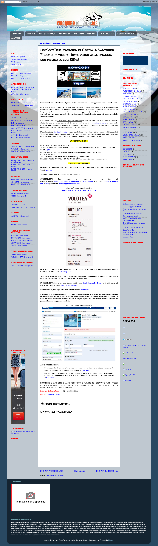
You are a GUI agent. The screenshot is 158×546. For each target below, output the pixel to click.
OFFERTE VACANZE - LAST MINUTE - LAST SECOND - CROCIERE (67, 33)
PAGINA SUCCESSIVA (107, 471)
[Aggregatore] (127, 340)
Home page (79, 471)
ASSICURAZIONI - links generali (22, 266)
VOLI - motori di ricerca (19, 59)
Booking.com (65, 272)
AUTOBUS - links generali (20, 193)
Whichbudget (88, 181)
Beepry (67, 181)
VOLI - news (15, 62)
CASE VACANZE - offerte (131, 99)
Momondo (75, 181)
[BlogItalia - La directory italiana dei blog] (135, 347)
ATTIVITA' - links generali (19, 235)
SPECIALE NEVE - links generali (22, 146)
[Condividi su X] (72, 391)
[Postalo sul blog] (70, 391)
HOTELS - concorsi (129, 107)
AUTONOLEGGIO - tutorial (20, 94)
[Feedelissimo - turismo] (131, 364)
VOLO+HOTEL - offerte (131, 135)
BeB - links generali (17, 123)
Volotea (49, 170)
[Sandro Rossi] (30, 511)
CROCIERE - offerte (129, 104)
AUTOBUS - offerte (129, 88)
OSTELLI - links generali (19, 135)
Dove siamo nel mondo (130, 216)
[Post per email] (64, 391)
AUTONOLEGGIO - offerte (132, 91)
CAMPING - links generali (20, 216)
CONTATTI (15, 38)
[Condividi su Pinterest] (77, 391)
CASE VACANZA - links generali (22, 128)
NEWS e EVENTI (129, 157)
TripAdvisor (85, 290)
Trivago (99, 283)
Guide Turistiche (128, 230)
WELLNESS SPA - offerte (131, 140)
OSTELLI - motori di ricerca (20, 138)
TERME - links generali (19, 254)
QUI (48, 150)
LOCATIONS (127, 154)
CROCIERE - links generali (20, 182)
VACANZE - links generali (20, 149)
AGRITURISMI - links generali (21, 118)
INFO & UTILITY (106, 33)
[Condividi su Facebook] (75, 391)
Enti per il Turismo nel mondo (133, 227)
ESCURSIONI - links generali (21, 238)
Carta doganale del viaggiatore (133, 204)
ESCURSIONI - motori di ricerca (22, 240)
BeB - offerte (127, 94)
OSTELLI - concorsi (129, 114)
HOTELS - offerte (129, 109)
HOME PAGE (17, 33)
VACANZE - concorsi (130, 125)
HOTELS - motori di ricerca (20, 78)
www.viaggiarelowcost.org (69, 183)
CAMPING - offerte (129, 96)
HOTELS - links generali (19, 76)
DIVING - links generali (19, 225)
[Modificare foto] (129, 353)
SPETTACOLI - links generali (21, 243)
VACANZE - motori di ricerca (21, 152)
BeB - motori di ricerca (18, 125)
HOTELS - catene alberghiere (21, 73)
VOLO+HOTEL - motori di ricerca (22, 103)
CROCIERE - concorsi (130, 101)
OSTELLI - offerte (129, 117)
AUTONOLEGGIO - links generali (22, 87)
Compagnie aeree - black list (132, 213)
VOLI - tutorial (16, 64)
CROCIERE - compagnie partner (22, 179)
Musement (50, 378)
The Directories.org (129, 358)
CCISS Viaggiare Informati (132, 206)
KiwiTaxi (85, 370)
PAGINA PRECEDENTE (51, 471)
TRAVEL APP (127, 159)
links (47, 183)
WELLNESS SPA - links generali (22, 257)
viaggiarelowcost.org (99, 123)
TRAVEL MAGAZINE (126, 33)
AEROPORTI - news (18, 205)
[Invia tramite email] (68, 391)
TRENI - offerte (128, 122)
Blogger (110, 540)
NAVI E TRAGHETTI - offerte (133, 112)
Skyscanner (58, 181)
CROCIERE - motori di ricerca (21, 185)
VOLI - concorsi (128, 130)
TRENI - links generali (18, 196)
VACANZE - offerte (53, 394)
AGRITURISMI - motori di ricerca (22, 120)
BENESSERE (127, 149)
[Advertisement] (24, 45)
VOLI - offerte (127, 132)
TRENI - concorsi (129, 119)
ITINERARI (126, 152)
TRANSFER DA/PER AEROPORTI (23, 207)
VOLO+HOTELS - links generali (22, 105)
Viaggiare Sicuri (128, 237)
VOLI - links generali (18, 57)
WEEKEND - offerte (129, 138)
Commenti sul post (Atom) (56, 475)
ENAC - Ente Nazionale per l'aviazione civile (132, 219)
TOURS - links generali (19, 246)
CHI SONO (31, 33)
